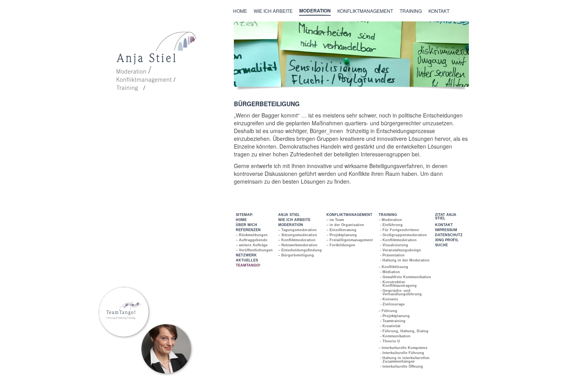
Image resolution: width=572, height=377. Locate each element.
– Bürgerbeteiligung (296, 255)
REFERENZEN (248, 230)
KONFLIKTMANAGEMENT (349, 215)
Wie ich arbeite (273, 10)
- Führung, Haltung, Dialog (404, 331)
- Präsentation (393, 255)
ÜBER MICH (246, 225)
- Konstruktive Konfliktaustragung (399, 284)
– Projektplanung (341, 235)
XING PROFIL (447, 240)
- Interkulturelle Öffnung (402, 366)
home (240, 10)
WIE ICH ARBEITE (294, 220)
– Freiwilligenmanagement (349, 240)
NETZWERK (246, 255)
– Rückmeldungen (252, 235)
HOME (241, 220)
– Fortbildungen (340, 245)
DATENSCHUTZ (449, 235)
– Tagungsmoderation (297, 230)
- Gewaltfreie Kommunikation (406, 277)
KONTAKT (444, 225)
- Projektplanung (395, 316)
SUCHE (441, 245)
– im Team (335, 220)
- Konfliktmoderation (399, 240)
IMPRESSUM (446, 230)
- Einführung (392, 225)
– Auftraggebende (251, 240)
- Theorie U (390, 341)
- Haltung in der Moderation (405, 260)
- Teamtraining (393, 321)
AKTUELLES (247, 260)
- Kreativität (390, 326)
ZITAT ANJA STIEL (445, 216)
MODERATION (290, 225)
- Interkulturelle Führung (402, 353)
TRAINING (388, 215)
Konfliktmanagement (365, 10)
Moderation (315, 10)
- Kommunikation (396, 336)
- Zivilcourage (393, 304)
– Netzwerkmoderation (298, 245)
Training (411, 10)
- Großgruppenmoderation (404, 235)
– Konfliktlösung (393, 267)
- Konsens (389, 299)
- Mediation (390, 272)
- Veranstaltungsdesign (401, 250)
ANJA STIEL (289, 215)
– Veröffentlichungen (254, 250)
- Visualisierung (394, 245)
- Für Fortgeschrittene (400, 230)
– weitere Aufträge (252, 245)
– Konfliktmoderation (297, 240)
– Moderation (390, 220)
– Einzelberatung (341, 230)
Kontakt (438, 10)
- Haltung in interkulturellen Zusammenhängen (405, 359)
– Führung (388, 311)
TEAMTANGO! (248, 265)
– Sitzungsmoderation (297, 235)
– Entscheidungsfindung (300, 250)
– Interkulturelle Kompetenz (403, 348)
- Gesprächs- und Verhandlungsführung (401, 292)
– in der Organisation (345, 225)
